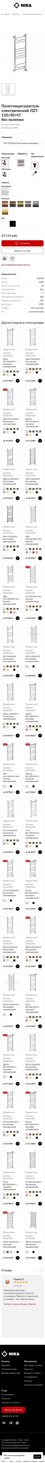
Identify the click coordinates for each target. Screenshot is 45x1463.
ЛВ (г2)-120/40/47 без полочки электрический (33, 949)
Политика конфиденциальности (15, 1445)
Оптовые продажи (33, 1384)
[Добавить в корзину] (18, 381)
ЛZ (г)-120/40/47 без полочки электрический (33, 658)
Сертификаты (31, 1377)
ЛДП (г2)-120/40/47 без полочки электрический (11, 600)
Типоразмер (6, 137)
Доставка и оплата (33, 1365)
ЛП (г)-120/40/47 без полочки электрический (33, 1067)
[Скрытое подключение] (34, 165)
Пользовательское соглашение (15, 1448)
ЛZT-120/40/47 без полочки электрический (9, 658)
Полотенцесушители (32, 14)
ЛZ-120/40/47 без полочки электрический (33, 598)
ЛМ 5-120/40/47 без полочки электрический (10, 539)
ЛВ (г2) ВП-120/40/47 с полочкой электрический (10, 1068)
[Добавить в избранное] (12, 258)
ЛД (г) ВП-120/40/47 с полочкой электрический (10, 363)
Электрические (9, 1369)
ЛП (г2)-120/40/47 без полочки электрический (11, 1124)
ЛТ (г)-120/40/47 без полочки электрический (10, 832)
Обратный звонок (13, 1409)
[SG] (5, 163)
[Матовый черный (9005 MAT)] (12, 223)
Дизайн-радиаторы (11, 1373)
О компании (7, 1394)
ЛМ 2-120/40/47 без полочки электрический (33, 481)
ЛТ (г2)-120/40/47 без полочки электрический (11, 892)
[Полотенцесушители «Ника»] (23, 5)
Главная (15, 14)
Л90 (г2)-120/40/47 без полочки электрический (11, 777)
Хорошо (37, 1456)
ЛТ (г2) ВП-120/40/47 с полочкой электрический (32, 894)
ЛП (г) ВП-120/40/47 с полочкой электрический (10, 1185)
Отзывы (28, 1381)
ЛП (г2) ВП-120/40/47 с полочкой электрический (32, 1125)
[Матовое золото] (5, 211)
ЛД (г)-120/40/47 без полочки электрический (33, 361)
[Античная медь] (5, 204)
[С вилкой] (34, 173)
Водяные (5, 1365)
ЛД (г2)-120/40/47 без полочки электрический (11, 421)
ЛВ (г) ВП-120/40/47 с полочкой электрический (32, 1008)
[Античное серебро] (28, 204)
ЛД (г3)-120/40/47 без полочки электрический (11, 481)
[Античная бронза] (20, 204)
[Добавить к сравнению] (4, 258)
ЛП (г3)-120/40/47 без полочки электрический (33, 1184)
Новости (5, 1398)
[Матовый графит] (35, 204)
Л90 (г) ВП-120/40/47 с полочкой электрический (32, 717)
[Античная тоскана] (12, 204)
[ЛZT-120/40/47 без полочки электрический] (22, 52)
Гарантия (28, 1369)
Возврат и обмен (32, 1373)
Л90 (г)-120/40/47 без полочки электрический (11, 716)
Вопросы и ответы (10, 1402)
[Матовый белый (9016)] (5, 223)
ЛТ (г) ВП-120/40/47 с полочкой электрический (32, 834)
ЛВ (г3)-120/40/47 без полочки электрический (11, 1007)
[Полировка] (20, 162)
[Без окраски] (5, 192)
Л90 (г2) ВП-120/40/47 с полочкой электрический (32, 777)
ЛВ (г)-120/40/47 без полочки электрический (10, 949)
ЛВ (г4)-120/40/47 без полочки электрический (33, 1244)
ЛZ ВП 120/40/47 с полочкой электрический (11, 1244)
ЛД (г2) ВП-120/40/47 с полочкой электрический (32, 422)
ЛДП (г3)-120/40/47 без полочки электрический (34, 540)
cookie (7, 1458)
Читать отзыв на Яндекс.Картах (20, 1304)
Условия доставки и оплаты (17, 265)
